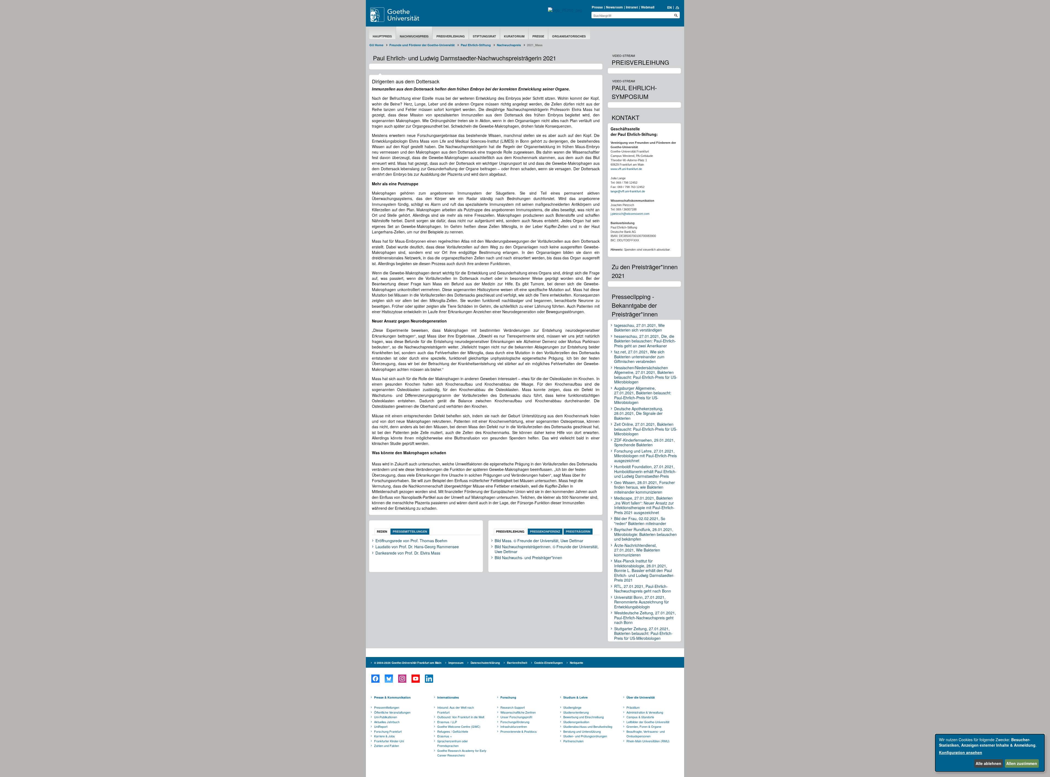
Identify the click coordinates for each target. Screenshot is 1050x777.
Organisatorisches (569, 36)
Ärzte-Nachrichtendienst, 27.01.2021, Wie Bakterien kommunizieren (637, 550)
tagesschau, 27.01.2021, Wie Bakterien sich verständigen (639, 328)
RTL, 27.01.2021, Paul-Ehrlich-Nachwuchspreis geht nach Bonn (642, 589)
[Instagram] (402, 678)
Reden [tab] (382, 531)
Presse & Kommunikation (392, 697)
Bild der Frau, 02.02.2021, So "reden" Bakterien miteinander (640, 521)
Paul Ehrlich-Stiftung (476, 45)
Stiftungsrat (484, 36)
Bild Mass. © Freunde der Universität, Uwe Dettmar (539, 540)
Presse (597, 7)
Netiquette (576, 663)
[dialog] (990, 753)
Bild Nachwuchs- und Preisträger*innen (528, 557)
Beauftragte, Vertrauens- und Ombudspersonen (645, 733)
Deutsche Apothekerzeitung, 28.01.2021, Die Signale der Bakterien (638, 413)
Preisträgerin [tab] (578, 531)
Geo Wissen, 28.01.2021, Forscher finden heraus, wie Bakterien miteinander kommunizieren (644, 487)
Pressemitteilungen (386, 707)
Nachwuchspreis (414, 36)
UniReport (380, 726)
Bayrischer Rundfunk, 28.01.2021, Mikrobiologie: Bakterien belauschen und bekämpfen (645, 534)
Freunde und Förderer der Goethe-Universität (422, 45)
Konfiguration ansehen (960, 752)
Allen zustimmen (1021, 763)
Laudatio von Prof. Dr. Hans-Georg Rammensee (417, 546)
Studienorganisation (576, 722)
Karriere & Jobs (384, 736)
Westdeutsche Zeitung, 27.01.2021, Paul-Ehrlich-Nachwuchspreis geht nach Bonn (645, 618)
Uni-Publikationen (385, 717)
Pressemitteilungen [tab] (410, 531)
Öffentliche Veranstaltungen (392, 712)
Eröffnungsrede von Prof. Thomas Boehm (411, 540)
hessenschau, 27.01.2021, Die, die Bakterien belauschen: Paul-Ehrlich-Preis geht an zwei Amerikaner (645, 341)
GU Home (376, 45)
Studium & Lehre (575, 697)
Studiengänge (572, 707)
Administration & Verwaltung (644, 712)
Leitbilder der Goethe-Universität (647, 722)
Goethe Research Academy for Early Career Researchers (461, 753)
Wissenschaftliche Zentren (518, 712)
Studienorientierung (576, 712)
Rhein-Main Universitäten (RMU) (648, 741)
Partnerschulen (573, 741)
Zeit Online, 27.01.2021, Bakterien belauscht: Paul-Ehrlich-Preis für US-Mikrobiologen (645, 429)
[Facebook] (375, 678)
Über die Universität (640, 697)
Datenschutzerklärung (485, 663)
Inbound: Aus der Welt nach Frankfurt (455, 709)
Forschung (508, 697)
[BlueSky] (389, 678)
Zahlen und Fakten (386, 745)
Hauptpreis (382, 36)
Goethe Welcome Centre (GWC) (458, 726)
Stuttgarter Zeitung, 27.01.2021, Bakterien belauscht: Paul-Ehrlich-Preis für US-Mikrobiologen (643, 633)
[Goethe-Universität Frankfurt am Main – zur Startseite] (401, 14)
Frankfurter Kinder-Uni (389, 741)
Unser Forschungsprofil (516, 717)
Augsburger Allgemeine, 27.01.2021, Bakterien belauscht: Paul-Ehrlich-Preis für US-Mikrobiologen (642, 395)
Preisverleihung (450, 36)
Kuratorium (514, 36)
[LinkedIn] (429, 678)
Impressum (455, 663)
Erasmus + (444, 736)
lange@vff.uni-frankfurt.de (628, 191)
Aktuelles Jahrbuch (386, 722)
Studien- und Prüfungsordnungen (585, 736)
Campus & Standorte (640, 717)
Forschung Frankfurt (388, 731)
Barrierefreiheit (517, 663)
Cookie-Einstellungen (548, 663)
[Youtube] (415, 678)
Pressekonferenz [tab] (545, 531)
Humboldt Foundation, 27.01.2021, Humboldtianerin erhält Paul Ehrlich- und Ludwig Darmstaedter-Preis (645, 471)
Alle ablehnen (988, 763)
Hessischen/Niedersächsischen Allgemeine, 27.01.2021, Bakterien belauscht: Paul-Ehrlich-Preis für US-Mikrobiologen (645, 375)
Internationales (448, 697)
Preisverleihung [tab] (510, 531)
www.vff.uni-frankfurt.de (626, 169)
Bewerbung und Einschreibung (583, 717)
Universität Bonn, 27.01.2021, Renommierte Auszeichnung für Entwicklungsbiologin (641, 602)
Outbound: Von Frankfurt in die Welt (460, 717)
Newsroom (614, 7)
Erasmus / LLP (447, 722)
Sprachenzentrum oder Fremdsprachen (452, 743)
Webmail (647, 7)
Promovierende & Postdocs (518, 731)
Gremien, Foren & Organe (643, 726)
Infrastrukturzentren (513, 726)
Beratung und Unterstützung (582, 731)
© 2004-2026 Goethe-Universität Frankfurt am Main (407, 663)
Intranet (632, 7)
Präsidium (633, 707)
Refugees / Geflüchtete (452, 731)
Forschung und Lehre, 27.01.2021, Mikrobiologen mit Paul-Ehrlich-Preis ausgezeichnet (645, 456)
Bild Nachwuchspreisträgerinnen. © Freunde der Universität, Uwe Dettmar (547, 549)
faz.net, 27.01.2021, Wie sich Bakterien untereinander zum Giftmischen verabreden (639, 357)
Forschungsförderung (514, 722)
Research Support (512, 707)
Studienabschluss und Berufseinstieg (587, 726)
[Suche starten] (676, 15)
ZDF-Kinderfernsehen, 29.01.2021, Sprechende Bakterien (644, 442)
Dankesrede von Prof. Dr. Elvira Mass (407, 553)
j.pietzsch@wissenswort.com (630, 213)
